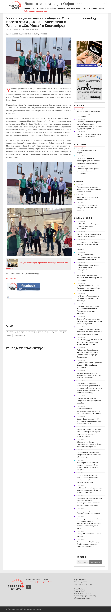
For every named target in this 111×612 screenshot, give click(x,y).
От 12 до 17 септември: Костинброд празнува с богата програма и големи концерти (88, 160)
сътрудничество (20, 335)
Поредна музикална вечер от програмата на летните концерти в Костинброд (89, 454)
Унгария (63, 332)
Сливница (61, 8)
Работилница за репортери (35, 11)
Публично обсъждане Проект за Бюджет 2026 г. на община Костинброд (89, 365)
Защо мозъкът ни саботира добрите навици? (87, 198)
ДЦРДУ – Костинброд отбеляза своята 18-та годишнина (89, 135)
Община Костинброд (27, 332)
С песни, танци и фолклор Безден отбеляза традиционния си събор (89, 400)
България (93, 8)
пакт (9, 335)
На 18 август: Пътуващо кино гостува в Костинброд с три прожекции (88, 298)
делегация (42, 332)
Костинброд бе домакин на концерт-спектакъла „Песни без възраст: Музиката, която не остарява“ (89, 466)
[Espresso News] (15, 584)
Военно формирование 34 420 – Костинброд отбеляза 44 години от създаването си (89, 421)
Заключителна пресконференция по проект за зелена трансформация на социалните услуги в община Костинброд (89, 501)
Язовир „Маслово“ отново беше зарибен (89, 535)
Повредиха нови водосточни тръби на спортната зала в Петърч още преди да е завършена (88, 310)
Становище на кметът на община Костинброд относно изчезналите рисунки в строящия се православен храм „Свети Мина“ (89, 523)
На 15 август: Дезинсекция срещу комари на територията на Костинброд (89, 278)
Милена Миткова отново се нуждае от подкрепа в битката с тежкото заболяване (89, 375)
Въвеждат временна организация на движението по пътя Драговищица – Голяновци (89, 411)
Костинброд (50, 8)
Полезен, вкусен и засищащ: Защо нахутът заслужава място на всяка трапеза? (89, 189)
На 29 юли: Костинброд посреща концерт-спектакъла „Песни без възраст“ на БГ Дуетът (89, 490)
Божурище (39, 8)
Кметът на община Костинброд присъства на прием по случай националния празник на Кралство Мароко (89, 432)
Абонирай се (95, 562)
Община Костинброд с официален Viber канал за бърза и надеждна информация (89, 444)
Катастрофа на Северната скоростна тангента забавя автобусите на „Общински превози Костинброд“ (87, 478)
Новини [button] (27, 8)
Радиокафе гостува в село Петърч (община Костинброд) (88, 512)
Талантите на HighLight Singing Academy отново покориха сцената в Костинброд (88, 544)
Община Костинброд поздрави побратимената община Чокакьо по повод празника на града (89, 331)
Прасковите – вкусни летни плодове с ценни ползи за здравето (87, 207)
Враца (101, 8)
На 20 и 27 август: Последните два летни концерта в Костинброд (88, 114)
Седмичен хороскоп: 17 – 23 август (87, 152)
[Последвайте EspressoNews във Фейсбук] (23, 286)
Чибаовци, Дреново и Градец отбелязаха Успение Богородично (88, 171)
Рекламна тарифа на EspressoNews (39, 582)
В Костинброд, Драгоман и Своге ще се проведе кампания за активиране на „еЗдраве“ (89, 342)
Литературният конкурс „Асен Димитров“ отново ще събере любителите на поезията (88, 288)
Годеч (78, 8)
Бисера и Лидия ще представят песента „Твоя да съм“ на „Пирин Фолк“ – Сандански (89, 321)
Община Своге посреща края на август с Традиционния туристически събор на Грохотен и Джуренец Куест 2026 (89, 125)
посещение (53, 332)
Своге (85, 8)
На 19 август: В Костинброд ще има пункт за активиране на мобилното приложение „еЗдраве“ (88, 245)
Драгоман (70, 8)
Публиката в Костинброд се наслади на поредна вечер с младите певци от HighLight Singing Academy (87, 353)
